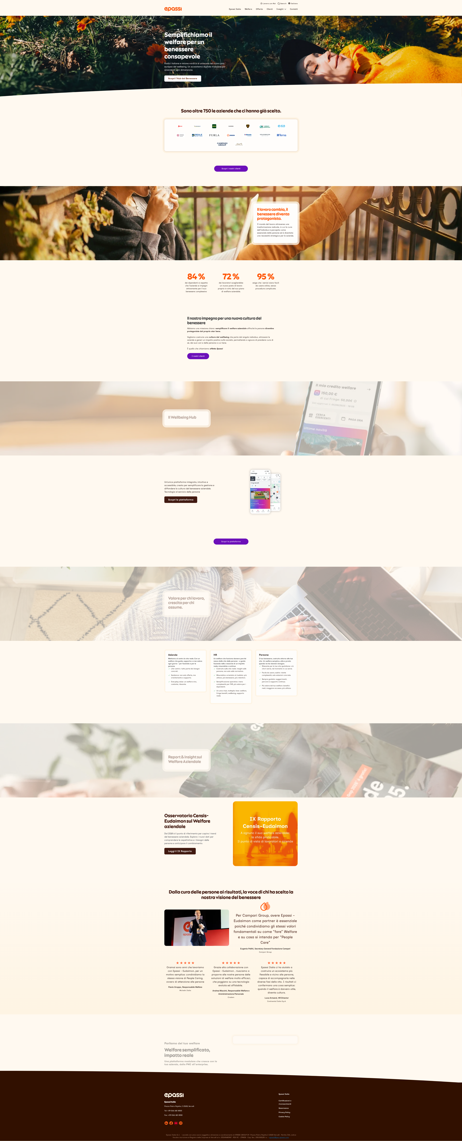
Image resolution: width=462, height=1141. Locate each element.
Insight (279, 9)
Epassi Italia (235, 9)
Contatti (294, 9)
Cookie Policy (284, 1117)
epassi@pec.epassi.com (279, 1137)
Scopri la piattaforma (180, 499)
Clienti (270, 9)
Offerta (259, 9)
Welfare (248, 9)
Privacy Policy (284, 1112)
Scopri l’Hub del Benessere (182, 78)
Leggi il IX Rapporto (180, 851)
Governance (284, 1108)
